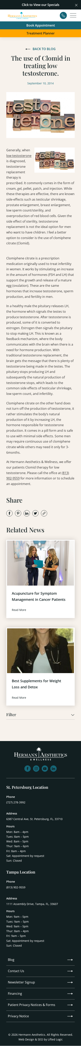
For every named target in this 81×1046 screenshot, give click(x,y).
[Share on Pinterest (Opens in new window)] (18, 513)
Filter (11, 714)
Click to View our (34, 5)
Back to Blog (44, 49)
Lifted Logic (55, 1039)
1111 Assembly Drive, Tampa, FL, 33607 (32, 904)
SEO (40, 1039)
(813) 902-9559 (15, 887)
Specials (53, 5)
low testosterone (18, 155)
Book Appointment (40, 25)
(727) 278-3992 (15, 802)
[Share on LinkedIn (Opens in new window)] (27, 513)
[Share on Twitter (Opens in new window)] (35, 513)
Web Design (26, 1039)
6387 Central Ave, (34, 819)
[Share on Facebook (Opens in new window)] (9, 513)
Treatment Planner (41, 33)
